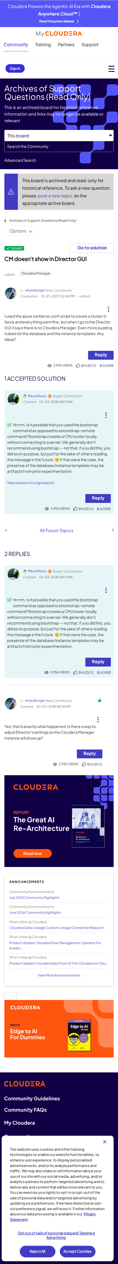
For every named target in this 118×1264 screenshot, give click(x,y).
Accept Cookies (77, 1251)
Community (16, 44)
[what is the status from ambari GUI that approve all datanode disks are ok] (112, 530)
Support (90, 44)
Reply (101, 354)
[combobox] (59, 146)
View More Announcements (59, 975)
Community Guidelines (32, 1098)
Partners (66, 44)
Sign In (15, 68)
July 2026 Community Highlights (34, 897)
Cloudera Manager (35, 273)
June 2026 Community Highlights (35, 912)
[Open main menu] (111, 69)
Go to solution (92, 247)
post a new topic (55, 196)
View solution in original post (30, 482)
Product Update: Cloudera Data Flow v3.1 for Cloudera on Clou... (58, 963)
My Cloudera (19, 1122)
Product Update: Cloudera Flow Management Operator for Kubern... (55, 945)
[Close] (105, 1142)
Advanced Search (20, 160)
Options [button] (17, 231)
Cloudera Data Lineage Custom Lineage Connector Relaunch (56, 928)
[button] (108, 307)
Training (43, 44)
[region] (58, 1198)
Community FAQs (25, 1109)
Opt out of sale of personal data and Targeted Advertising (56, 1235)
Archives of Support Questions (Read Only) (42, 220)
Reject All (37, 1251)
